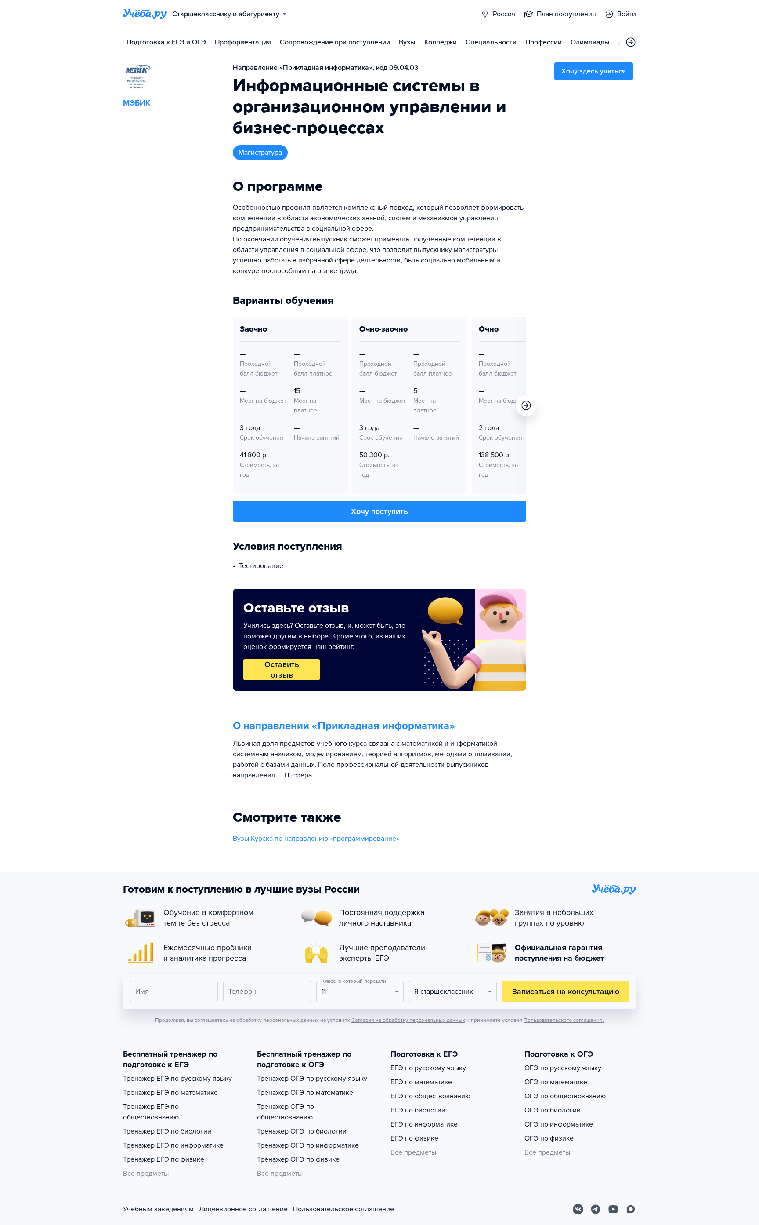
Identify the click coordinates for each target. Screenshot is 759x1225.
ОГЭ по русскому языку (562, 1068)
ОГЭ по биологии (552, 1110)
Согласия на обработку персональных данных (408, 1020)
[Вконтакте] (578, 1209)
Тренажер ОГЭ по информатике (308, 1145)
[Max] (630, 1209)
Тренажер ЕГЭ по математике (170, 1092)
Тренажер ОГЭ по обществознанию (285, 1112)
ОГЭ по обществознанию (565, 1096)
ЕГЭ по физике (414, 1138)
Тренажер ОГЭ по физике (298, 1159)
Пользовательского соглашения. (564, 1020)
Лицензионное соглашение (243, 1209)
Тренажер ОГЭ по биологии (302, 1131)
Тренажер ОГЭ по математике (305, 1092)
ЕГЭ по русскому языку (428, 1068)
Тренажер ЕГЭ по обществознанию (151, 1112)
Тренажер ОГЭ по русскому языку (312, 1078)
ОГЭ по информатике (558, 1124)
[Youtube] (613, 1209)
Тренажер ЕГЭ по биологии (167, 1131)
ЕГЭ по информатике (424, 1124)
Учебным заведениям (158, 1209)
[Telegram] (595, 1209)
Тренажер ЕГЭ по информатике (173, 1145)
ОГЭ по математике (555, 1082)
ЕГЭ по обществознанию (430, 1096)
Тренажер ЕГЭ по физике (163, 1159)
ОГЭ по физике (549, 1138)
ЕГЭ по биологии (417, 1110)
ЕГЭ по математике (421, 1082)
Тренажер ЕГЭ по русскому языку (177, 1078)
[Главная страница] (145, 14)
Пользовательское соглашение (343, 1209)
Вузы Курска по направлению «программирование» (316, 838)
